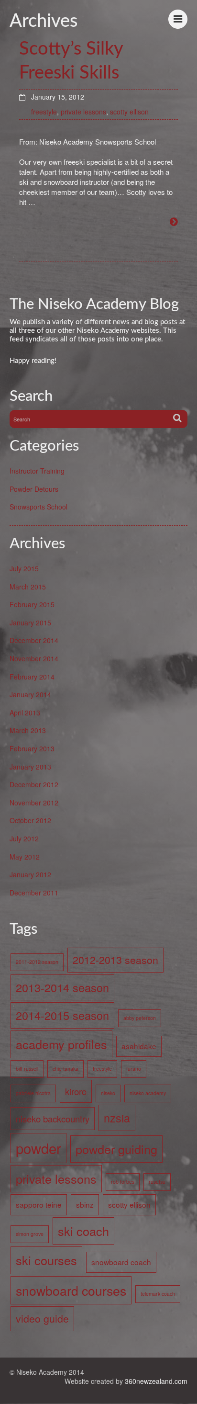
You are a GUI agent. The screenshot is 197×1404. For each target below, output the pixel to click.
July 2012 (24, 838)
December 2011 (34, 892)
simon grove (30, 1233)
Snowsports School (38, 506)
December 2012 (34, 784)
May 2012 (25, 856)
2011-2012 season (37, 961)
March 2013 (28, 730)
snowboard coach (121, 1262)
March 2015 (28, 586)
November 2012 (34, 802)
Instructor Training (37, 471)
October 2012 (30, 820)
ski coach (83, 1230)
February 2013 (32, 748)
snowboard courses (71, 1290)
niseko (108, 1093)
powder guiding (116, 1148)
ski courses (46, 1259)
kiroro (76, 1091)
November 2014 (34, 658)
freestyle (44, 111)
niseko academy (148, 1093)
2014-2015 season (62, 1015)
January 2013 (30, 766)
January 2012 (30, 874)
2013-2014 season (62, 987)
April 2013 (25, 712)
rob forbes (122, 1181)
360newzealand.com (156, 1381)
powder (38, 1148)
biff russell (27, 1068)
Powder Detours (34, 489)
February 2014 (32, 676)
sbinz (85, 1204)
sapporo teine (39, 1204)
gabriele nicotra (33, 1093)
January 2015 (30, 622)
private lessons (83, 111)
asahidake (138, 1046)
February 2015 (32, 604)
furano (133, 1068)
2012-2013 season (115, 959)
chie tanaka (65, 1068)
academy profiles (61, 1044)
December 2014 (34, 640)
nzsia (117, 1118)
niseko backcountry (52, 1118)
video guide (42, 1318)
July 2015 (24, 568)
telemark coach (158, 1293)
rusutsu (157, 1181)
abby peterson (139, 1017)
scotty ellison (129, 111)
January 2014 (30, 694)
